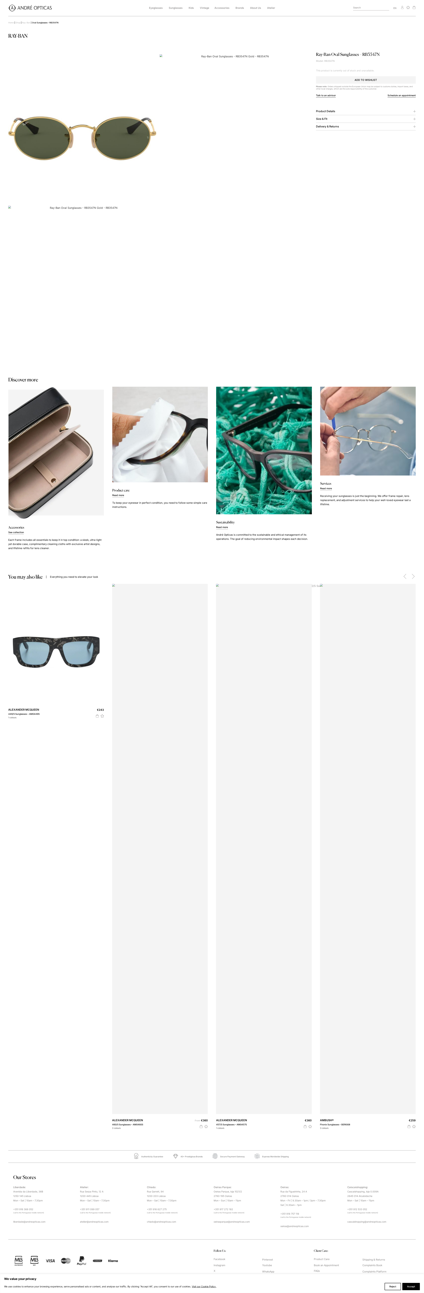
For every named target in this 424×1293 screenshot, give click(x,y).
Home (11, 22)
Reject (392, 1286)
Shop (18, 22)
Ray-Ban (26, 22)
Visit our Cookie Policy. (204, 1286)
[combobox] (371, 8)
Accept (411, 1286)
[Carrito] (414, 7)
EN (395, 8)
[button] (366, 80)
